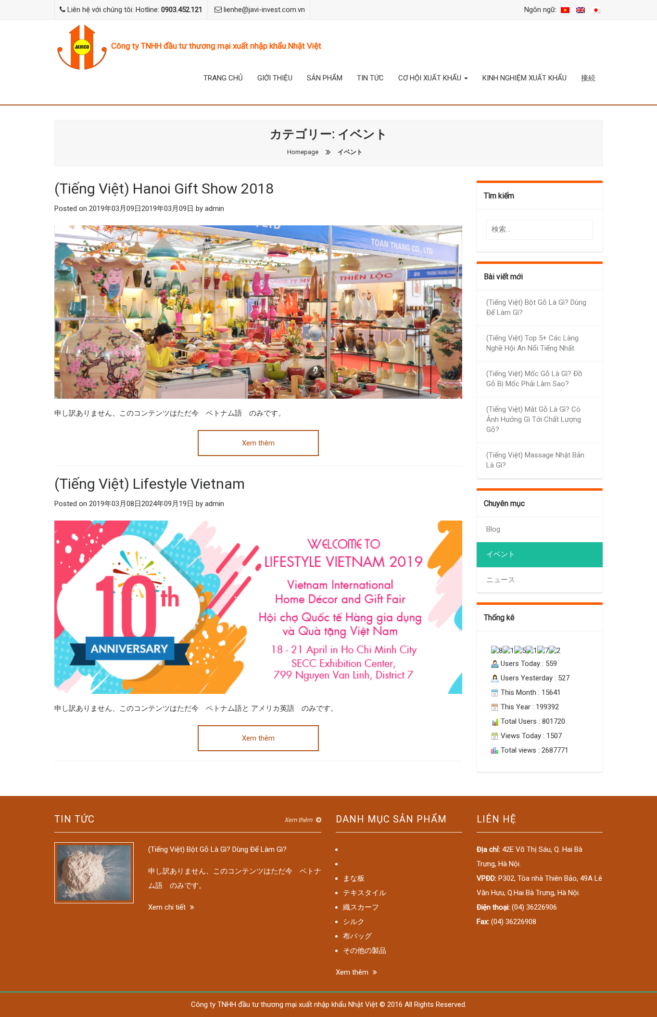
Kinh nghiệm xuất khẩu (524, 78)
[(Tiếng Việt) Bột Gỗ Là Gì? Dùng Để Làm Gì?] (94, 872)
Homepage (302, 152)
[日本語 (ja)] (596, 9)
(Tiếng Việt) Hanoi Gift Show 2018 (164, 188)
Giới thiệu (274, 78)
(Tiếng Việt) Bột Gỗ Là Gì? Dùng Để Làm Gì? (536, 307)
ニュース (500, 579)
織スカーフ (361, 907)
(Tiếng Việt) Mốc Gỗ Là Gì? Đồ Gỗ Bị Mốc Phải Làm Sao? (534, 378)
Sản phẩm (324, 78)
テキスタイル (364, 892)
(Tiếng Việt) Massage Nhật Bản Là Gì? (535, 460)
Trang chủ (223, 78)
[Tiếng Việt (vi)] (565, 9)
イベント (500, 554)
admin (214, 208)
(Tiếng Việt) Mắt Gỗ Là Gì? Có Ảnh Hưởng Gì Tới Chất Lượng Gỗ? (533, 419)
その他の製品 (364, 950)
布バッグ (357, 936)
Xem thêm (258, 443)
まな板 (354, 878)
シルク (354, 921)
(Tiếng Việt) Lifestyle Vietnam (149, 483)
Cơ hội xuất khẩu (430, 78)
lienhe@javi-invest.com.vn (264, 9)
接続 (588, 78)
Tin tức (370, 78)
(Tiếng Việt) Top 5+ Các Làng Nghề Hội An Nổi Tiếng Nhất (532, 343)
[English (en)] (580, 9)
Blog (493, 529)
